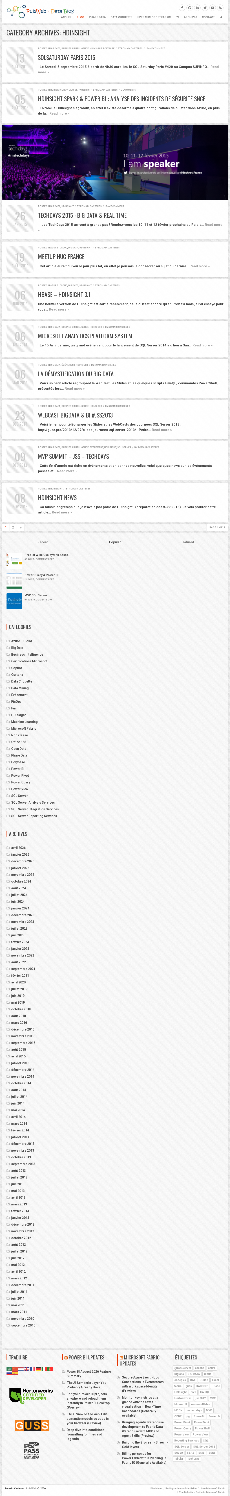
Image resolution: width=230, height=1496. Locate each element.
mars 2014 (19, 1123)
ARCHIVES (190, 17)
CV (177, 17)
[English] (27, 1368)
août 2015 (18, 1049)
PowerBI (199, 1416)
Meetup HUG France (61, 256)
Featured (187, 542)
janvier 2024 (20, 908)
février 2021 (20, 975)
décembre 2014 (22, 1070)
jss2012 (201, 1398)
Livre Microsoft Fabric (154, 17)
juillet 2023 (19, 928)
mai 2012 (18, 1265)
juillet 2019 (19, 989)
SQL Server (124, 447)
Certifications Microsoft (29, 661)
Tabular (178, 1458)
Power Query (20, 782)
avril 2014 (18, 1117)
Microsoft (180, 1404)
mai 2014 (18, 1110)
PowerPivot (201, 1422)
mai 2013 (18, 1191)
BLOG (80, 17)
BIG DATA (194, 1374)
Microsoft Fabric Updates (139, 1360)
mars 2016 (19, 1022)
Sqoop (178, 1452)
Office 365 (18, 742)
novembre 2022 (22, 955)
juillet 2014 (19, 1096)
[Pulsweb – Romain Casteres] (40, 11)
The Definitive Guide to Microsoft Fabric (202, 1492)
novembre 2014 (22, 1076)
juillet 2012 (19, 1251)
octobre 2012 (21, 1238)
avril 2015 (18, 1056)
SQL (205, 1440)
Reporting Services (186, 1440)
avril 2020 (18, 982)
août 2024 (18, 888)
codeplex (180, 1380)
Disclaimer (156, 1488)
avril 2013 (18, 1197)
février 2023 (20, 942)
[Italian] (44, 1368)
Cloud (207, 1374)
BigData (179, 1374)
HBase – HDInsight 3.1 (64, 294)
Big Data (55, 48)
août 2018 (18, 1016)
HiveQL (205, 1392)
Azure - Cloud (58, 247)
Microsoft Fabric (23, 728)
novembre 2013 (22, 1150)
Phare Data (97, 17)
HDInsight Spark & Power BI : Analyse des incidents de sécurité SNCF (121, 98)
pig (188, 1416)
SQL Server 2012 (204, 1446)
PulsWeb (31, 1488)
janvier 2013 (20, 1218)
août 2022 (18, 962)
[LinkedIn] (197, 7)
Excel (215, 1380)
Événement (68, 365)
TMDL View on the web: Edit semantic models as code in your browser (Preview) (88, 1418)
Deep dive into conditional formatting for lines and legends (86, 1434)
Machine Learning (24, 722)
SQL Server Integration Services (35, 809)
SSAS (190, 1452)
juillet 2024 (19, 895)
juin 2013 (17, 1184)
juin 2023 (17, 935)
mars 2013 (19, 1204)
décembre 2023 (22, 915)
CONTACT (208, 17)
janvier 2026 (20, 854)
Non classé (70, 90)
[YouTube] (212, 7)
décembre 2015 (22, 1029)
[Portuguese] (50, 1368)
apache (199, 1368)
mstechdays (194, 1410)
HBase (216, 1386)
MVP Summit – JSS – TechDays (73, 456)
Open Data (18, 748)
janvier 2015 (20, 1063)
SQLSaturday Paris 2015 (66, 57)
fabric (177, 1386)
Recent (43, 542)
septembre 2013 (23, 1164)
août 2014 (18, 1090)
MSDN (178, 1410)
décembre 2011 (22, 1285)
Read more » (59, 113)
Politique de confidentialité (181, 1488)
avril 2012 (18, 1271)
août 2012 (18, 1244)
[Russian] (9, 1372)
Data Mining (20, 688)
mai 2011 (18, 1305)
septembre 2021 (23, 969)
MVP (209, 1410)
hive (193, 1392)
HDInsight (96, 48)
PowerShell (202, 1428)
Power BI (84, 90)
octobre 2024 (21, 881)
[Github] (189, 7)
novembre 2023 (22, 922)
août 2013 (18, 1170)
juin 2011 (17, 1298)
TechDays (193, 1458)
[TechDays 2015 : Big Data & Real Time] (115, 162)
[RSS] (220, 7)
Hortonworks (183, 1398)
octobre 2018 (21, 1009)
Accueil (66, 17)
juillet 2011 (19, 1292)
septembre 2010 (23, 1325)
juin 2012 (17, 1258)
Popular (115, 542)
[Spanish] (15, 1372)
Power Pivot (20, 775)
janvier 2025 (20, 868)
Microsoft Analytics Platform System (85, 335)
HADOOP (202, 1386)
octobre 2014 (21, 1083)
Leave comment (155, 48)
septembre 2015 (23, 1043)
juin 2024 (17, 901)
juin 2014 (17, 1103)
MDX (213, 1398)
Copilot (16, 668)
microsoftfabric (201, 1404)
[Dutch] (21, 1368)
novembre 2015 (22, 1036)
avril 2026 (18, 848)
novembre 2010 (22, 1318)
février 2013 (20, 1211)
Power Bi (214, 1416)
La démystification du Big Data (76, 373)
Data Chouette (121, 17)
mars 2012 (19, 1278)
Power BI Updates (86, 1357)
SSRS (212, 1452)
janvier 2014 (20, 1137)
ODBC (178, 1416)
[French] (33, 1368)
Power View (19, 789)
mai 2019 (18, 1002)
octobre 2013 (21, 1157)
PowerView (181, 1434)
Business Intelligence (75, 48)
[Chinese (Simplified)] (15, 1368)
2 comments (128, 90)
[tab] (43, 542)
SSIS (201, 1452)
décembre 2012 (22, 1224)
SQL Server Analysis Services (33, 802)
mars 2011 (19, 1312)
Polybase (109, 48)
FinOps (16, 701)
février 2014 (20, 1130)
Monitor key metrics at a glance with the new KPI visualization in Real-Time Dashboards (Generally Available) (141, 1406)
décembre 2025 (22, 861)
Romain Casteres (132, 48)
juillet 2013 (19, 1177)
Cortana (17, 674)
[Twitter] (205, 7)
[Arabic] (9, 1368)
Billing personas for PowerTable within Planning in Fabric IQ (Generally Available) (144, 1458)
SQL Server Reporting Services (34, 816)
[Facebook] (182, 7)
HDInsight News (57, 497)
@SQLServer (182, 1368)
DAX (193, 1380)
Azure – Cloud (21, 641)
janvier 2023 (20, 948)
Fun (14, 708)
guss (189, 1386)
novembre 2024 (22, 874)
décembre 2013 (22, 1144)
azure (211, 1368)
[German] (39, 1368)
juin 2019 (17, 996)
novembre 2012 (22, 1231)
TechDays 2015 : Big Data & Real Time (82, 215)
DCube (204, 1380)
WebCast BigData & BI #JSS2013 (75, 415)
